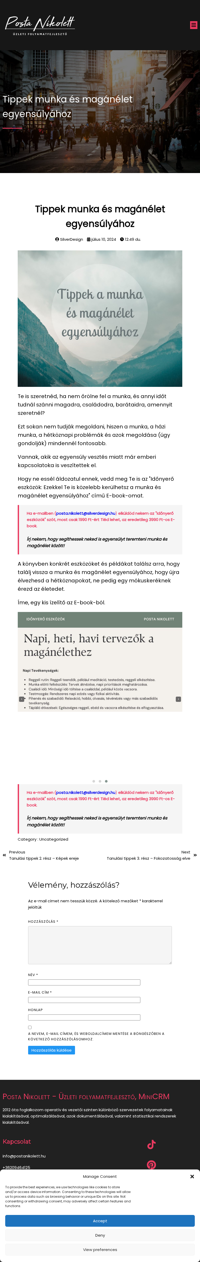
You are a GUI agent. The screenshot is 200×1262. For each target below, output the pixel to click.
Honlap (35, 1009)
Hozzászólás (43, 921)
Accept (100, 1221)
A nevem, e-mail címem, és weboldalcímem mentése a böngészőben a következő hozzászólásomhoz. (96, 1036)
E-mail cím (40, 992)
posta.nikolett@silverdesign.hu (85, 513)
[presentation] (21, 699)
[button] (192, 1176)
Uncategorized (53, 839)
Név (33, 974)
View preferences (100, 1249)
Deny (100, 1235)
